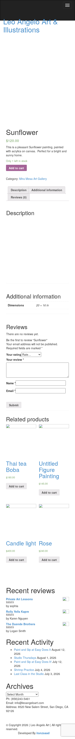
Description (19, 190)
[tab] (19, 190)
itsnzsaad (43, 733)
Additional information (46, 190)
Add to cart (16, 168)
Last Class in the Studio (29, 674)
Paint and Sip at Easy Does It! (33, 662)
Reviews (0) (19, 197)
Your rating (13, 354)
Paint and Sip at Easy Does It (32, 650)
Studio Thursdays (25, 658)
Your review (15, 360)
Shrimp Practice (24, 670)
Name (11, 383)
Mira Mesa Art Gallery (33, 179)
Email (10, 391)
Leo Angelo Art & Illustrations (30, 25)
